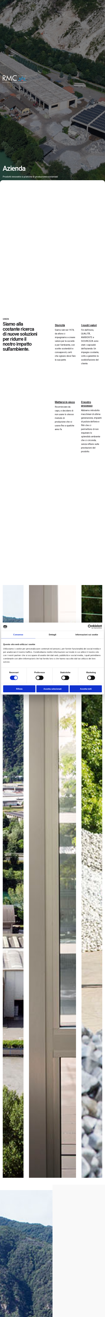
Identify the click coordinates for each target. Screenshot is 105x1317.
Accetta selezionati (52, 689)
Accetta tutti (86, 689)
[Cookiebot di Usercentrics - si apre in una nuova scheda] (90, 627)
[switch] (39, 678)
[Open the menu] (98, 79)
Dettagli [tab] (52, 634)
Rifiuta (19, 689)
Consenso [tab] (18, 634)
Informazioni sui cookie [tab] (86, 634)
